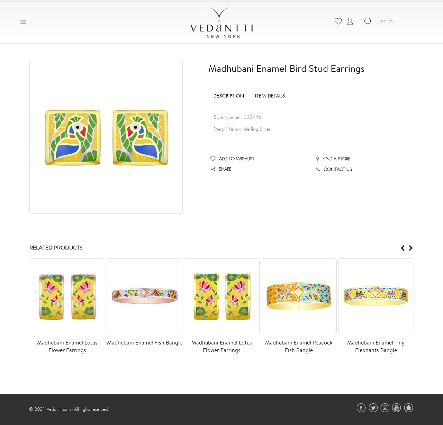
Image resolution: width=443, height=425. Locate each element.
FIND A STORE (337, 159)
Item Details (270, 96)
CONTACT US (338, 169)
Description (229, 96)
